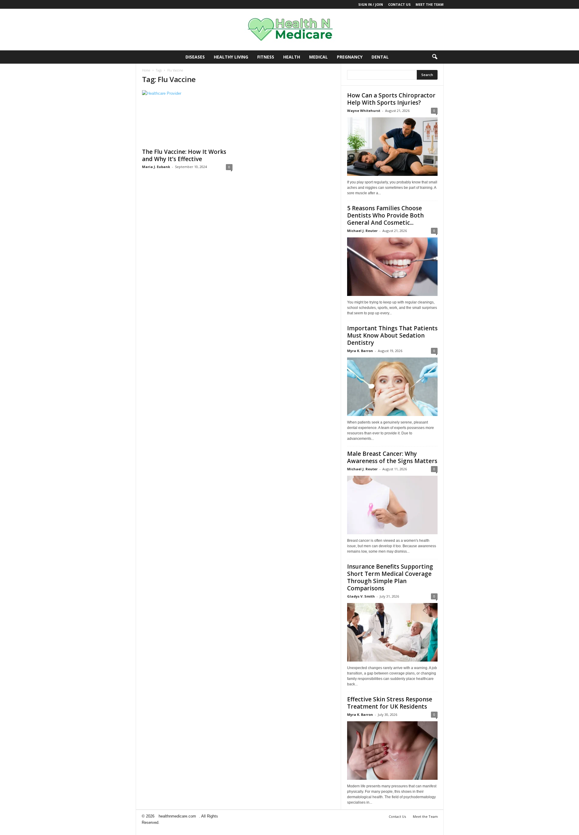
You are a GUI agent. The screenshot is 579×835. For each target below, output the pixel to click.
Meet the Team (430, 4)
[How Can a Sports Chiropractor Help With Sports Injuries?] (392, 146)
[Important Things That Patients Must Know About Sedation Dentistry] (392, 386)
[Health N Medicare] (289, 29)
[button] (434, 57)
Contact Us (399, 4)
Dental (380, 57)
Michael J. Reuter (362, 230)
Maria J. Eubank (156, 166)
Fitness (265, 57)
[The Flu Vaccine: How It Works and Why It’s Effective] (187, 117)
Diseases (195, 57)
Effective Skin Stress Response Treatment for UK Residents (389, 702)
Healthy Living (231, 57)
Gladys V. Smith (361, 596)
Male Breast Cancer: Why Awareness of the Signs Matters (392, 457)
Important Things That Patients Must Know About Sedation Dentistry (392, 335)
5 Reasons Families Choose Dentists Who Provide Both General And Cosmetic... (385, 215)
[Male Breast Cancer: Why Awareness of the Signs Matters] (392, 505)
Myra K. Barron (360, 350)
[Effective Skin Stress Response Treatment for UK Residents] (392, 750)
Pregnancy (349, 57)
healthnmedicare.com (177, 816)
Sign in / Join (370, 4)
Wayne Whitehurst (363, 110)
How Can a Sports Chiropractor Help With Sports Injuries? (391, 98)
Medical (318, 57)
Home (146, 70)
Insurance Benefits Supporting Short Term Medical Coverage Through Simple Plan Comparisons (390, 577)
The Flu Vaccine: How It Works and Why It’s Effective (184, 155)
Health (291, 57)
